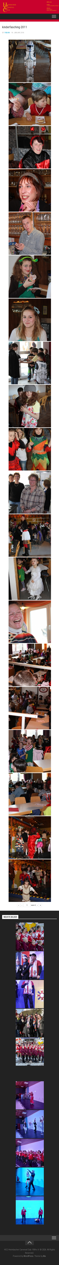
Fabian (7, 32)
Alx (44, 1256)
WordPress (28, 1256)
